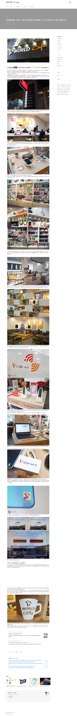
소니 (61, 86)
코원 (69, 88)
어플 (67, 89)
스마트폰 (58, 40)
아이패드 (58, 86)
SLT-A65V (62, 94)
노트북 (59, 55)
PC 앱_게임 (59, 59)
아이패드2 (61, 91)
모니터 (59, 54)
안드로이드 (67, 86)
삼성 (68, 91)
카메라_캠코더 (60, 46)
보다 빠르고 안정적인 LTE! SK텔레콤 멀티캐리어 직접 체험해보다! (20, 666)
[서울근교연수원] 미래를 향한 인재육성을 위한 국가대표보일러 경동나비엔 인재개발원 (24, 660)
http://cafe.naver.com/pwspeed (14, 632)
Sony (61, 88)
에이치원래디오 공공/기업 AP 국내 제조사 (18, 642)
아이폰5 (58, 89)
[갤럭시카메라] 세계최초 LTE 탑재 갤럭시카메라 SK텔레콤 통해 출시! (21, 661)
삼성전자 (58, 94)
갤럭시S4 (63, 86)
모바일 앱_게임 (59, 57)
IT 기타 (59, 52)
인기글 (62, 75)
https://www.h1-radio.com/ (13, 640)
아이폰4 (58, 91)
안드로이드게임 (59, 92)
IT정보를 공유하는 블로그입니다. (13, 694)
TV (58, 51)
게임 (63, 92)
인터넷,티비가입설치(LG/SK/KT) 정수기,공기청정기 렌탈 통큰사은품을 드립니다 (24, 636)
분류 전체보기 (59, 36)
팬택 (68, 94)
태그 (11, 6)
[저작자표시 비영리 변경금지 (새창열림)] (20, 651)
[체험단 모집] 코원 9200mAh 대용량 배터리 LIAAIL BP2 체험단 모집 (21, 667)
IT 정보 (10, 658)
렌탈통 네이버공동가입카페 (15, 633)
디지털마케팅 (59, 38)
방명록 (32, 6)
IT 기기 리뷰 (59, 44)
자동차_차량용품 (60, 47)
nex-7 (65, 89)
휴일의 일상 (59, 65)
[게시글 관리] (12, 652)
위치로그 (25, 6)
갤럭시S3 (65, 92)
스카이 (64, 88)
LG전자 (58, 88)
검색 (67, 2)
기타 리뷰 (58, 61)
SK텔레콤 (65, 91)
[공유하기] (11, 652)
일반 (58, 63)
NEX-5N (61, 89)
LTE (69, 89)
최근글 (58, 75)
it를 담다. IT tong (12, 2)
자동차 (66, 94)
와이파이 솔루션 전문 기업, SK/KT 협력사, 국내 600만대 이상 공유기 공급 (24, 644)
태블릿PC (59, 49)
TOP (70, 713)
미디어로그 (18, 6)
